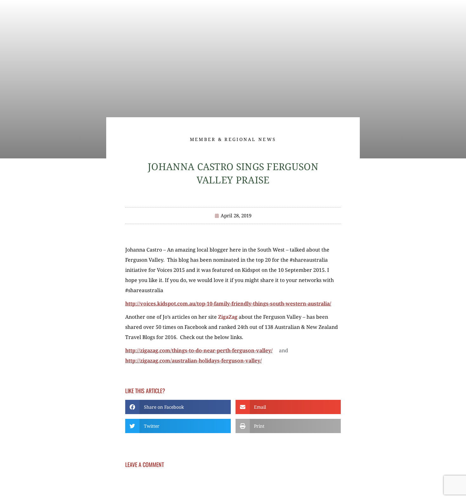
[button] (178, 407)
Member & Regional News (233, 139)
